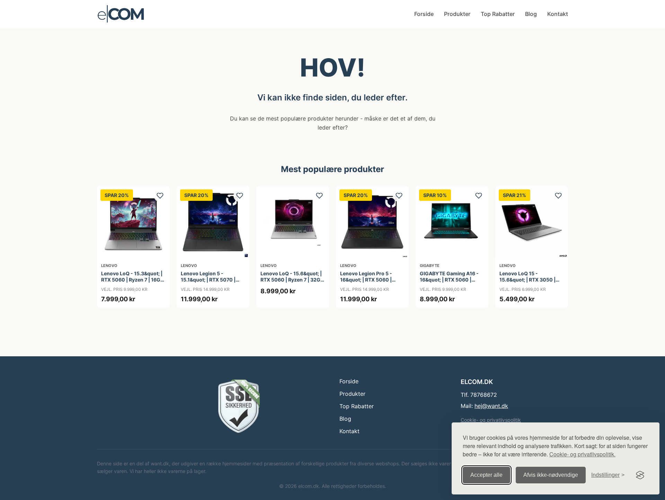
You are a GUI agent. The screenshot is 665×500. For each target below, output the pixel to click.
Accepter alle (486, 475)
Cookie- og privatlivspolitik (491, 420)
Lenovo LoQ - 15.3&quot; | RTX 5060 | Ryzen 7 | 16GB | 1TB (132, 279)
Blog (531, 13)
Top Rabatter (498, 13)
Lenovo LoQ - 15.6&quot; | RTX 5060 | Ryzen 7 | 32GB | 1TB (291, 279)
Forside (424, 13)
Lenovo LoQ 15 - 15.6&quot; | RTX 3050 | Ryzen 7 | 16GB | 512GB (527, 279)
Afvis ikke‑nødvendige (550, 475)
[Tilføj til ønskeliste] (160, 195)
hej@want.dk (491, 405)
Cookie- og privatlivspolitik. (582, 454)
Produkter (457, 13)
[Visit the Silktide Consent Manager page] (640, 475)
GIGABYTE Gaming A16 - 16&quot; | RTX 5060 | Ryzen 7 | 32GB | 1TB (449, 279)
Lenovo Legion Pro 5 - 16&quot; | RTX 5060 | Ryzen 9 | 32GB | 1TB (366, 279)
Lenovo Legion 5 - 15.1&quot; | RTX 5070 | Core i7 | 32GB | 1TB (208, 279)
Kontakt (557, 13)
